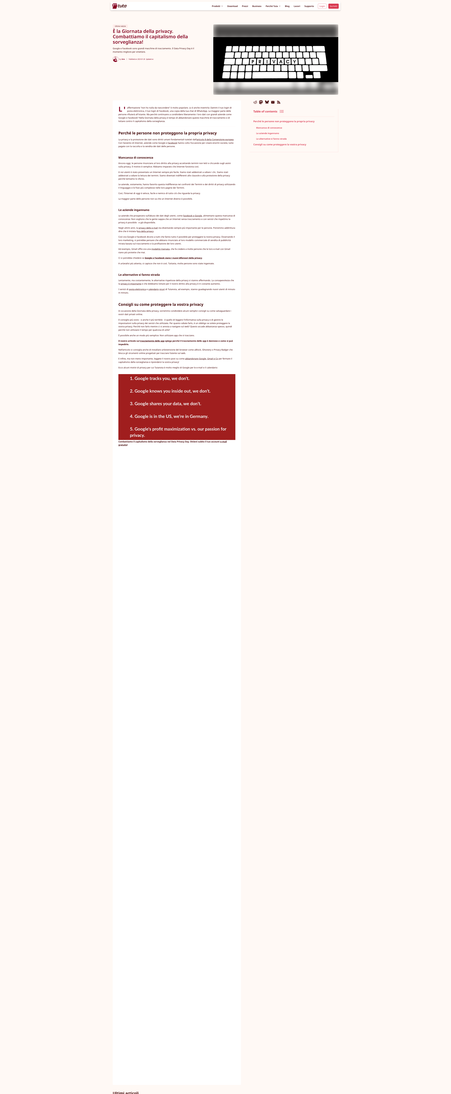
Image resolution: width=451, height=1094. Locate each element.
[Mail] (273, 102)
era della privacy (145, 231)
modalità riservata (160, 249)
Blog (287, 6)
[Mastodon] (261, 102)
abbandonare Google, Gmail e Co (201, 358)
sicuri (162, 289)
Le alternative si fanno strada (271, 138)
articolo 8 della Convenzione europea (215, 139)
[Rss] (279, 102)
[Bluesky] (267, 102)
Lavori (297, 6)
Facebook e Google (192, 215)
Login (322, 6)
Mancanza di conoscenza (269, 127)
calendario (153, 289)
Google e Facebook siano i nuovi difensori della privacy (173, 257)
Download (232, 6)
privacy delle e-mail (148, 227)
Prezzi (245, 6)
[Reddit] (255, 102)
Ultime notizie (120, 26)
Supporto (309, 6)
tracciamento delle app (152, 340)
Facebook (172, 142)
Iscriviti (333, 6)
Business (256, 6)
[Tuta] (119, 6)
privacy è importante (131, 283)
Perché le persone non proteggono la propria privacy (284, 121)
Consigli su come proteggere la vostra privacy (279, 144)
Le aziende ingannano (267, 133)
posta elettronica (137, 289)
